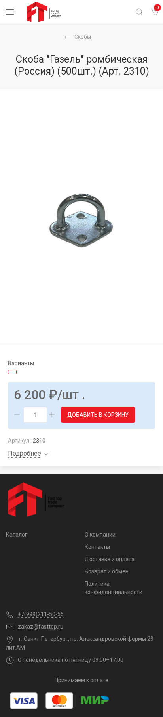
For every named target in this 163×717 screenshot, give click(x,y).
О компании (100, 534)
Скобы (82, 37)
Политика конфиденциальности (113, 588)
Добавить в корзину (98, 415)
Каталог (16, 534)
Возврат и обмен (107, 571)
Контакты (97, 547)
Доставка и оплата (110, 559)
